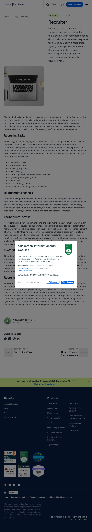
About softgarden (11, 404)
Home (6, 17)
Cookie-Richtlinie (25, 271)
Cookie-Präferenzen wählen (28, 282)
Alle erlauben (67, 282)
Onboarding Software (56, 427)
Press (6, 413)
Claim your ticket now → (46, 384)
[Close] (88, 381)
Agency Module (54, 445)
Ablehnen (53, 282)
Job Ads (50, 423)
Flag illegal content (64, 497)
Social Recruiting (54, 418)
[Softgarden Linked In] (5, 485)
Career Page (52, 408)
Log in (61, 4)
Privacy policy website (19, 497)
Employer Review (54, 432)
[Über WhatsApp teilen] (14, 338)
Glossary (14, 17)
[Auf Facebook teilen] (5, 338)
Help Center (74, 403)
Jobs (6, 408)
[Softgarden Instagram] (14, 485)
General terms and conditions (42, 497)
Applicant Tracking (55, 403)
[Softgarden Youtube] (18, 485)
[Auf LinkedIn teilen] (9, 338)
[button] (86, 5)
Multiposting (52, 413)
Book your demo (74, 4)
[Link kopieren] (18, 338)
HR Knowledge (10, 417)
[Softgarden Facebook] (9, 485)
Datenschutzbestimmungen (29, 268)
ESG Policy (73, 431)
